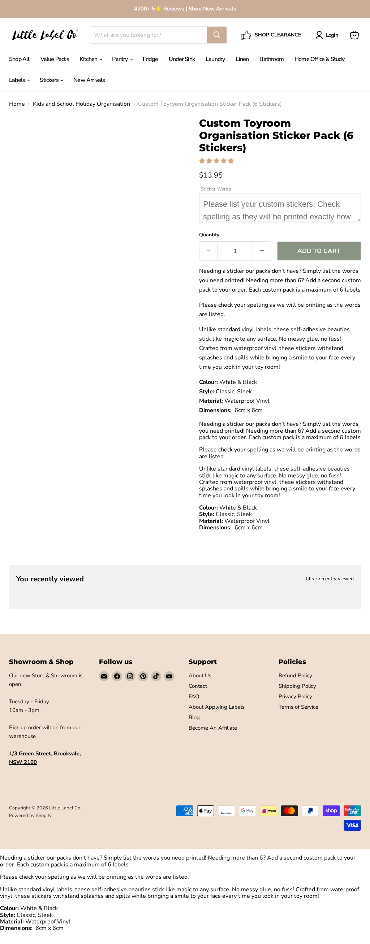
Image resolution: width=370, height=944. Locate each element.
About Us (200, 675)
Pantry (120, 59)
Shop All (19, 59)
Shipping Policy (297, 686)
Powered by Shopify (30, 815)
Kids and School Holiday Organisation (81, 104)
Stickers (50, 80)
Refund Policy (295, 675)
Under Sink (182, 59)
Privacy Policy (295, 696)
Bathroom (271, 59)
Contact (198, 686)
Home (17, 104)
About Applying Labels (217, 707)
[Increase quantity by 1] (262, 251)
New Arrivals (89, 80)
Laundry (215, 59)
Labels (17, 80)
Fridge (150, 59)
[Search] (217, 35)
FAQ (194, 696)
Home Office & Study (319, 59)
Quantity (209, 235)
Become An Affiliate (213, 727)
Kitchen (89, 59)
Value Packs (54, 59)
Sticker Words (216, 189)
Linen (242, 59)
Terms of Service (298, 707)
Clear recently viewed (330, 579)
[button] (217, 161)
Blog (194, 717)
